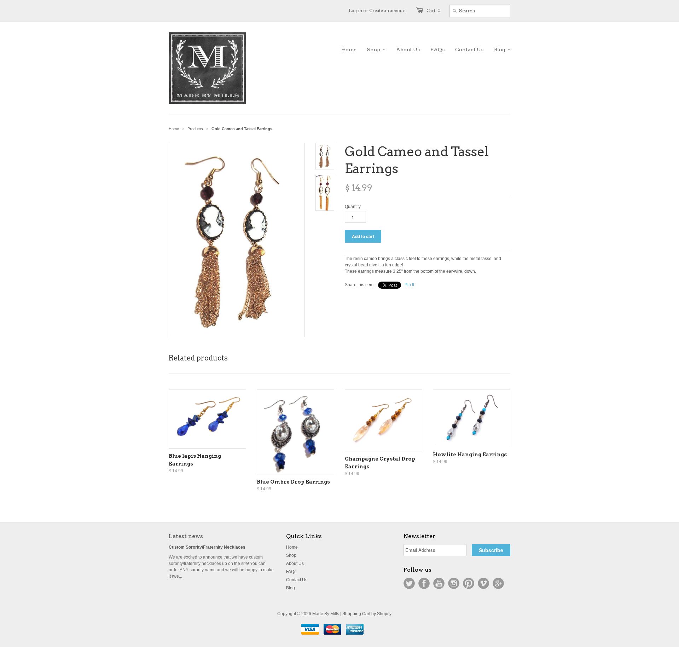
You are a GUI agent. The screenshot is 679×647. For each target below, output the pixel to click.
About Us (295, 563)
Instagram (453, 583)
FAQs (291, 571)
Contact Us (296, 579)
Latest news (186, 536)
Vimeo (483, 583)
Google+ (498, 583)
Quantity (353, 206)
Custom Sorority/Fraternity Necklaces (207, 547)
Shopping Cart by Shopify (366, 613)
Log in (355, 10)
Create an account (388, 10)
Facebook (424, 583)
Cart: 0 (433, 10)
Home (292, 547)
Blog (290, 587)
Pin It (409, 284)
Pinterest (468, 583)
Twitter (409, 583)
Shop (291, 555)
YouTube (439, 583)
